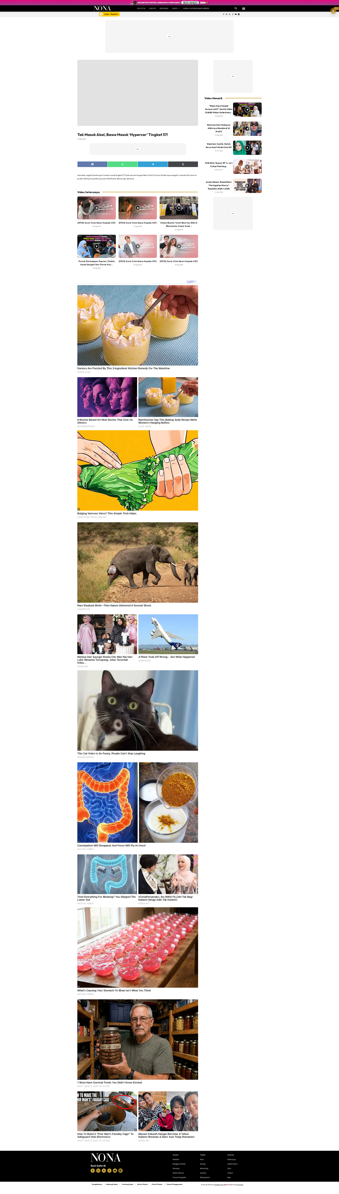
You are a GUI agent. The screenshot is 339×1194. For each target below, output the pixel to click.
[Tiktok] (232, 14)
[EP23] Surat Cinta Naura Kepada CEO (138, 261)
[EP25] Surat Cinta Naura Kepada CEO (97, 222)
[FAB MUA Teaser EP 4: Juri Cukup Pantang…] (247, 167)
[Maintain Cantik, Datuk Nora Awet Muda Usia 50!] (247, 148)
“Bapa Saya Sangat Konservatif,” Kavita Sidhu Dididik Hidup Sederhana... (218, 109)
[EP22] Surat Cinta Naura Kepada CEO (179, 261)
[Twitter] (229, 14)
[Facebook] (223, 14)
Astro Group (240, 1184)
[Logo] (102, 8)
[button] (236, 8)
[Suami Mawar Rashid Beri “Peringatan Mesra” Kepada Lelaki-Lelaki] (247, 186)
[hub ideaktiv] (243, 7)
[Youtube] (235, 14)
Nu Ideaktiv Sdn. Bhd (220, 1184)
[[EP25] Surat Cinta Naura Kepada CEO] (96, 207)
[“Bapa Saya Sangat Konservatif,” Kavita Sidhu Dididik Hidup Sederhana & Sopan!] (247, 109)
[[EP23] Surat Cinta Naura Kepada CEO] (138, 246)
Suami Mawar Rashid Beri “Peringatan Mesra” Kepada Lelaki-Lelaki (219, 185)
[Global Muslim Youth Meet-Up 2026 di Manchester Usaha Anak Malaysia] (179, 207)
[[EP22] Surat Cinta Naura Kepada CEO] (179, 246)
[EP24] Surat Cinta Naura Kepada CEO (138, 222)
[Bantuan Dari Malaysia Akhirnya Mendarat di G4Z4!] (247, 129)
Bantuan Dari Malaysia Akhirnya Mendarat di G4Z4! (218, 128)
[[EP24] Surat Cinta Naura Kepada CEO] (138, 207)
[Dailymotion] (238, 14)
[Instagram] (226, 14)
